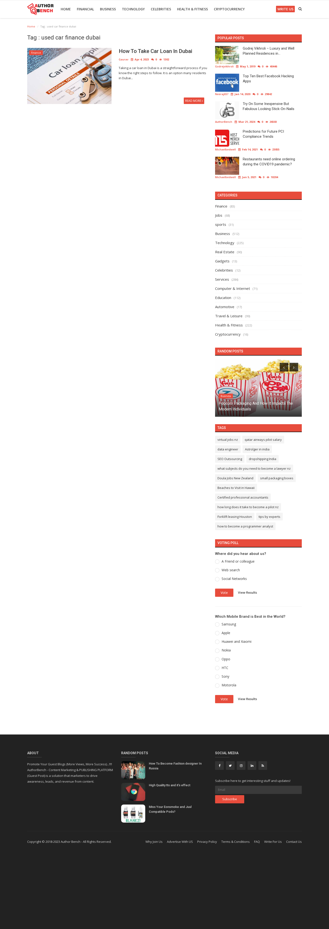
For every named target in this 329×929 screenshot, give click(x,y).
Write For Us (273, 841)
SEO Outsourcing (229, 459)
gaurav (123, 59)
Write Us (285, 9)
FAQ (257, 841)
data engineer (227, 449)
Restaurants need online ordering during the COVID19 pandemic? (269, 161)
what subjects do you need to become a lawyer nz (254, 468)
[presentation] (284, 367)
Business (108, 9)
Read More (193, 101)
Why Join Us (154, 841)
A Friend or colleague (238, 561)
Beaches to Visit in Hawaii (236, 488)
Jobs (218, 215)
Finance (36, 52)
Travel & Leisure (229, 315)
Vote (224, 592)
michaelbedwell (225, 149)
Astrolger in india (257, 449)
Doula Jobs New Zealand (235, 478)
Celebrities (161, 9)
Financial (85, 9)
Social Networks (234, 578)
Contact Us (294, 841)
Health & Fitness (192, 9)
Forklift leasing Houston (234, 516)
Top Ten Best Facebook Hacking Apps (268, 78)
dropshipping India (262, 459)
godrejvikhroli (224, 66)
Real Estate (224, 251)
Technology (133, 9)
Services (222, 279)
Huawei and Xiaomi (236, 641)
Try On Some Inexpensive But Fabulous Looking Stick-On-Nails (268, 106)
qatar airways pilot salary (263, 439)
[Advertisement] (164, 890)
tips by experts (269, 516)
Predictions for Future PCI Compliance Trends (263, 134)
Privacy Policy (207, 841)
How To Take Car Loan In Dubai (155, 51)
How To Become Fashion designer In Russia (175, 766)
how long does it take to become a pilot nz (248, 507)
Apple (226, 632)
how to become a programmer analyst (245, 526)
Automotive (224, 306)
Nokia (226, 650)
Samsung (229, 624)
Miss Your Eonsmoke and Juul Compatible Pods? (170, 809)
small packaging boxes (276, 478)
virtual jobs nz (227, 439)
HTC (225, 667)
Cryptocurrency (229, 9)
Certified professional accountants (242, 497)
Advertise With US (180, 841)
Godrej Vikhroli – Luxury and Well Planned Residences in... (268, 51)
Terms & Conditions (235, 841)
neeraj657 (221, 94)
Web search (231, 570)
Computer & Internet (232, 288)
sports (220, 224)
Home (66, 9)
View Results (247, 592)
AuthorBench (223, 121)
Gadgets (222, 261)
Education (223, 297)
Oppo (226, 659)
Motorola (229, 685)
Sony (225, 676)
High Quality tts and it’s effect (169, 785)
